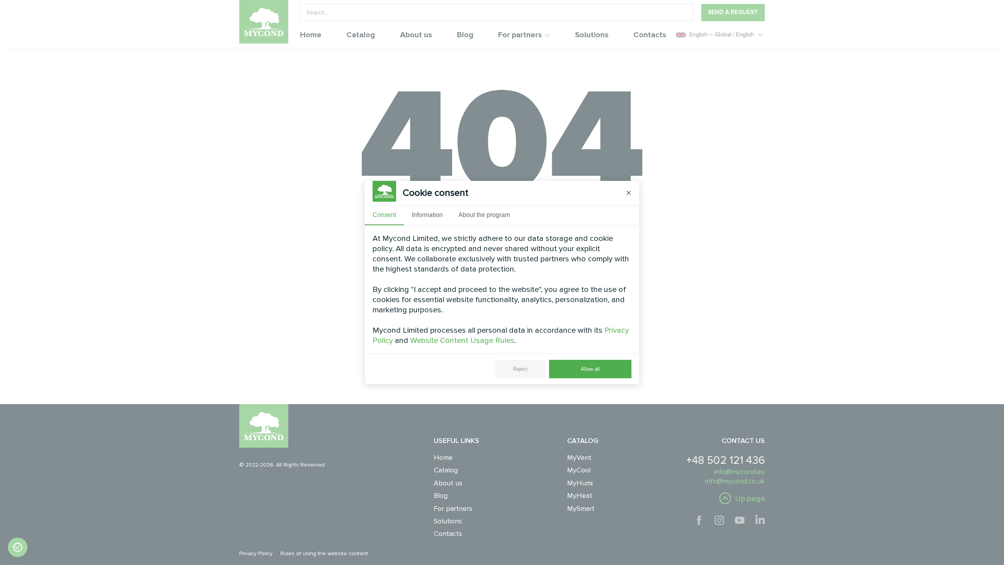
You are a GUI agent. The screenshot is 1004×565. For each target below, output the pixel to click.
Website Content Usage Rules (462, 340)
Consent (384, 214)
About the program (484, 214)
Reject (520, 369)
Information (427, 214)
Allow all (590, 369)
